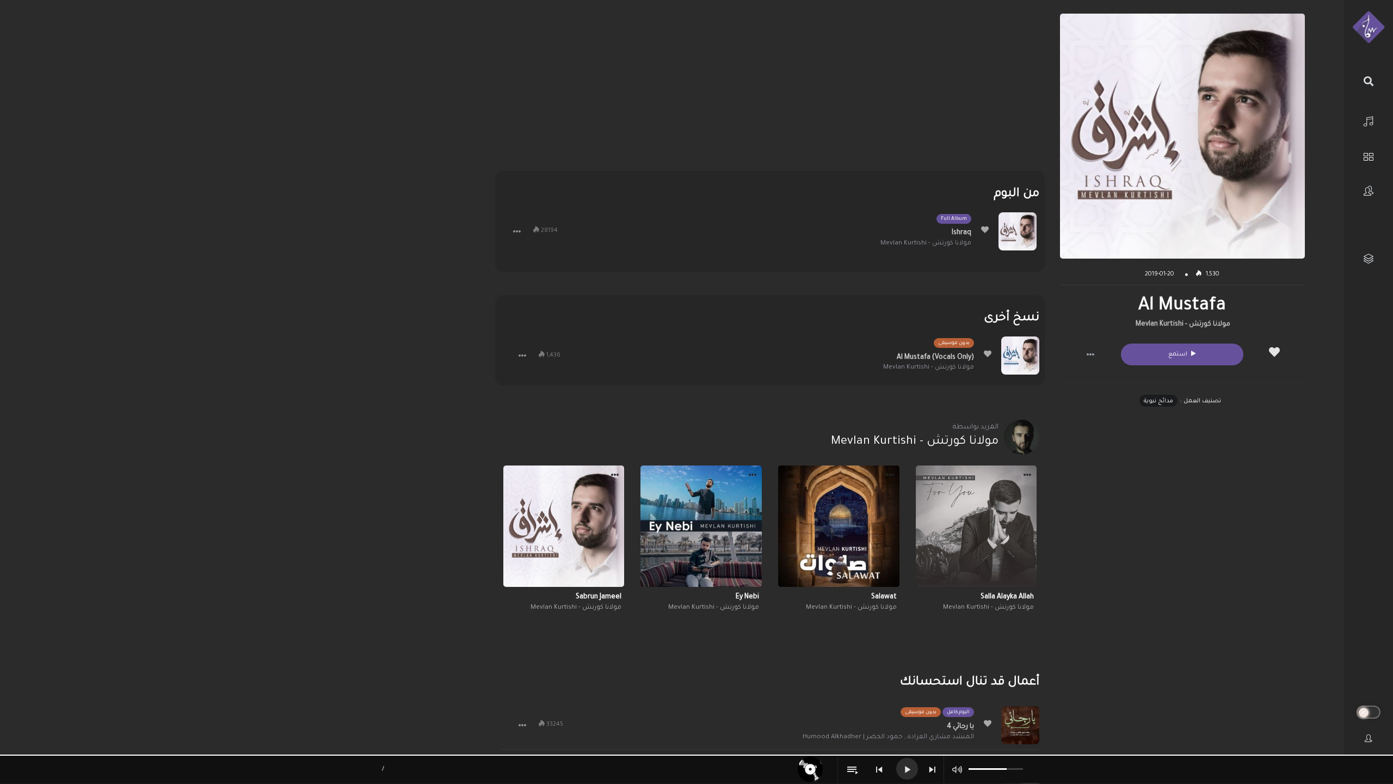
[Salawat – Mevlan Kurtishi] (838, 526)
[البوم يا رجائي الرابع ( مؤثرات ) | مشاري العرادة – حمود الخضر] (1020, 725)
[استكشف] (1368, 155)
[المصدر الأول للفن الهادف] (1368, 28)
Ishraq (961, 233)
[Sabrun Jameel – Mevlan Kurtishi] (564, 526)
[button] (1090, 354)
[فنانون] (1368, 191)
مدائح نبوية (1158, 401)
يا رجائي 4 (960, 727)
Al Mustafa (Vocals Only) (935, 358)
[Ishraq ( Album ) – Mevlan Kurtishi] (1017, 231)
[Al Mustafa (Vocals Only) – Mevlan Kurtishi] (1020, 355)
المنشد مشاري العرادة (940, 737)
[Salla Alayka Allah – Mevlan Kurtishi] (976, 526)
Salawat (884, 597)
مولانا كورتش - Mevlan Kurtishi (1183, 324)
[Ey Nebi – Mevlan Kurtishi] (701, 526)
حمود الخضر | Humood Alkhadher (853, 737)
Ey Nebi (747, 597)
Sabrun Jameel (598, 597)
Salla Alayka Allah (1007, 597)
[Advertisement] (770, 90)
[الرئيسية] (1368, 120)
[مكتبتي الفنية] (1368, 259)
